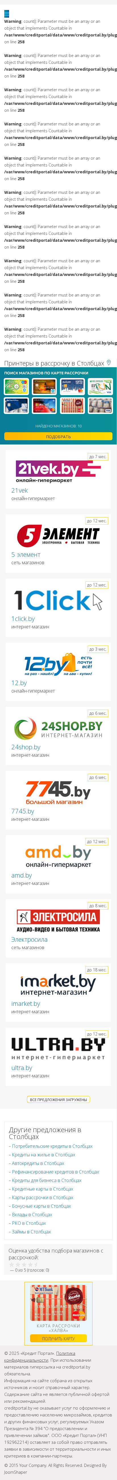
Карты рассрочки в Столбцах (42, 1197)
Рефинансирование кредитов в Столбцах (55, 1172)
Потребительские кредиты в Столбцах (52, 1146)
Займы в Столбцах (31, 1232)
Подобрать (58, 436)
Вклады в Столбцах (32, 1214)
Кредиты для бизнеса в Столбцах (47, 1180)
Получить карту (58, 1338)
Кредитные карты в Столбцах (42, 1189)
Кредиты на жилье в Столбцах (43, 1155)
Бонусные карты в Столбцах (41, 1206)
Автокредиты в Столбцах (38, 1163)
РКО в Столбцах (29, 1223)
